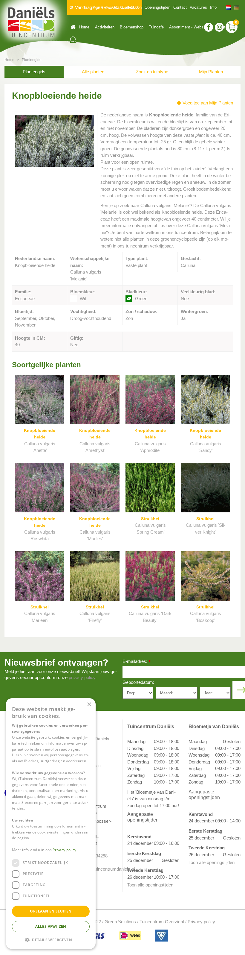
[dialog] (51, 823)
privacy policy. (83, 677)
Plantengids (34, 71)
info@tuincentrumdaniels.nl (98, 869)
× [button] (89, 704)
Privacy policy (201, 921)
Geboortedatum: (138, 682)
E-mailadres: (136, 662)
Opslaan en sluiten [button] (50, 911)
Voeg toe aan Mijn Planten (208, 102)
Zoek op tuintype (152, 71)
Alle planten (93, 71)
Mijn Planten (211, 71)
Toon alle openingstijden (150, 884)
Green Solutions (120, 921)
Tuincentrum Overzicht (162, 921)
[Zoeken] (73, 40)
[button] (51, 939)
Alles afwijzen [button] (50, 926)
